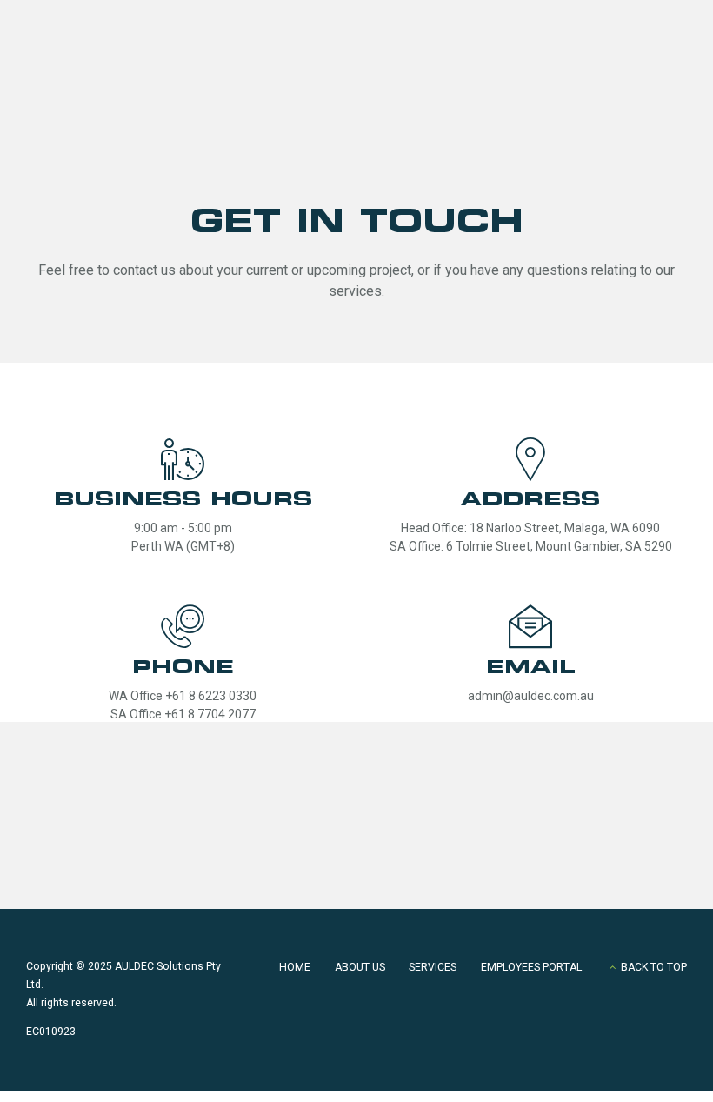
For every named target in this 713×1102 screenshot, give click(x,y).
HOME (294, 967)
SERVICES (432, 967)
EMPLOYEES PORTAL (531, 967)
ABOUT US (360, 967)
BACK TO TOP (654, 967)
